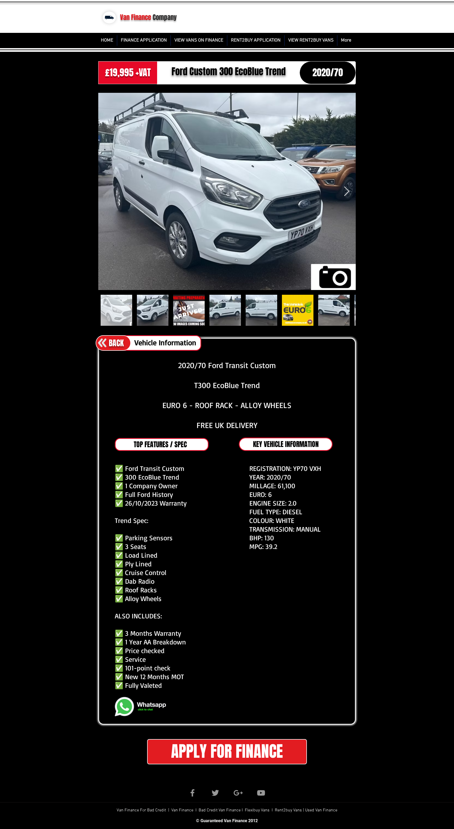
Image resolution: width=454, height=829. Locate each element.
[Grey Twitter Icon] (215, 793)
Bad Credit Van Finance (220, 810)
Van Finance (135, 17)
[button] (227, 751)
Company (165, 17)
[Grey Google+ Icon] (238, 793)
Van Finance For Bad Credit (142, 810)
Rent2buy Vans (289, 810)
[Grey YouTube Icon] (261, 793)
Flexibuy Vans (257, 810)
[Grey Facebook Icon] (192, 793)
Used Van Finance (321, 810)
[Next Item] (347, 191)
